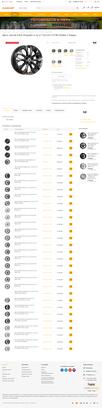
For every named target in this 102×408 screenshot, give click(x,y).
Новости (43, 367)
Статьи (43, 369)
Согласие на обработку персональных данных (47, 378)
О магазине (44, 364)
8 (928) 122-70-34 (91, 371)
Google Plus (74, 370)
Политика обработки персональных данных (47, 382)
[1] (52, 42)
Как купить (25, 364)
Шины (4, 367)
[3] (55, 42)
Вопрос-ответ (25, 376)
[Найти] (77, 8)
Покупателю (25, 367)
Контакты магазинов (8, 381)
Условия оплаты (26, 369)
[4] (57, 42)
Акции (4, 376)
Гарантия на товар (27, 374)
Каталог (4, 364)
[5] (58, 42)
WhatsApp (89, 368)
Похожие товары (86, 119)
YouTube (70, 370)
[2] (54, 42)
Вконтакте (62, 370)
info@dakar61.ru (90, 375)
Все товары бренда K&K (88, 122)
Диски (4, 372)
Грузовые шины (6, 369)
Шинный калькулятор (8, 378)
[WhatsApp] (69, 2)
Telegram (66, 370)
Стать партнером (46, 375)
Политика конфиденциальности (47, 372)
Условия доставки (27, 372)
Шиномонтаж (6, 374)
